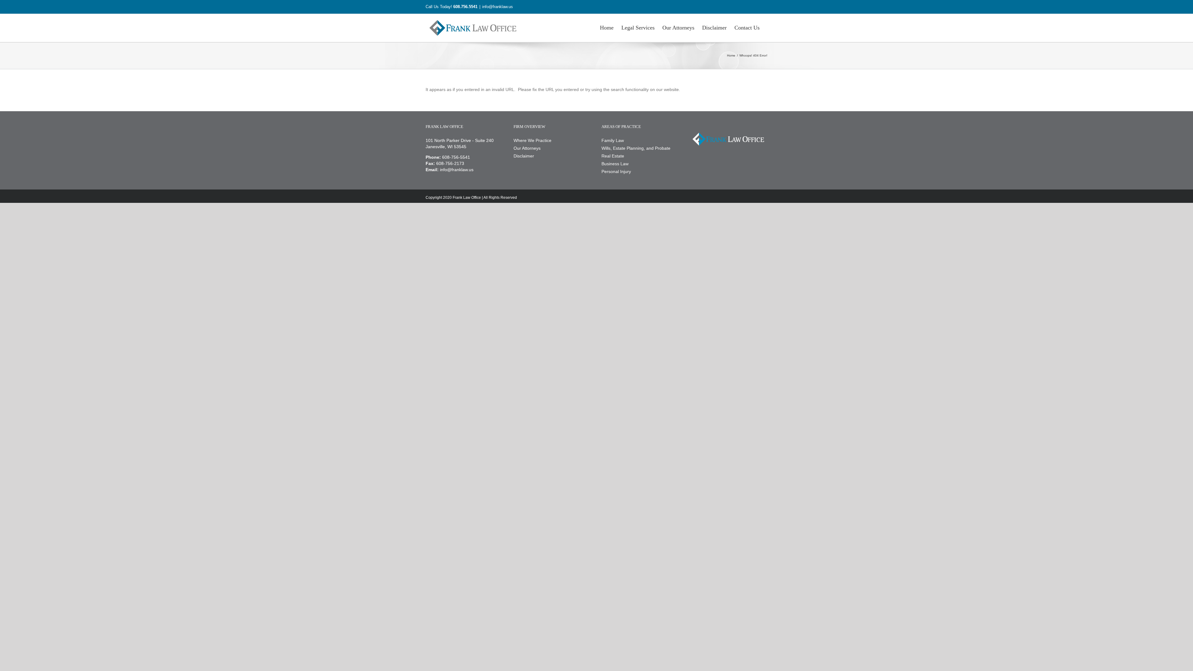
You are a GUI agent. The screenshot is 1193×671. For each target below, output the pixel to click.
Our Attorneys (527, 148)
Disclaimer (524, 155)
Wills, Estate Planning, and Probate (635, 148)
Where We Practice (532, 140)
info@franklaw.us (497, 6)
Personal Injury (616, 171)
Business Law (614, 163)
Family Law (612, 140)
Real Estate (612, 155)
